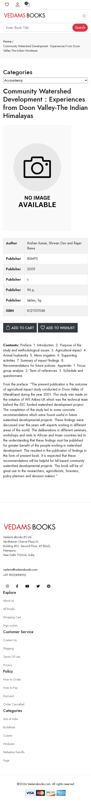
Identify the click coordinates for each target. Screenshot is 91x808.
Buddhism (9, 727)
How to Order (12, 679)
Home (7, 41)
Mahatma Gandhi (14, 752)
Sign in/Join (10, 625)
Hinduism (9, 744)
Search (80, 27)
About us (8, 601)
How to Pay (10, 688)
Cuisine (7, 735)
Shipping (8, 648)
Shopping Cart (12, 617)
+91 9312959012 (14, 575)
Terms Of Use (11, 657)
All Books (9, 609)
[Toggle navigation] (84, 15)
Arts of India (10, 719)
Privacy (7, 665)
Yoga (6, 760)
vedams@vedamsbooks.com (20, 569)
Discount (8, 696)
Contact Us (10, 640)
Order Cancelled (13, 704)
